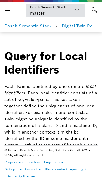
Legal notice (53, 162)
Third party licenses (20, 176)
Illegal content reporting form (68, 169)
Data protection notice (22, 169)
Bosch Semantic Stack (28, 25)
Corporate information (22, 162)
